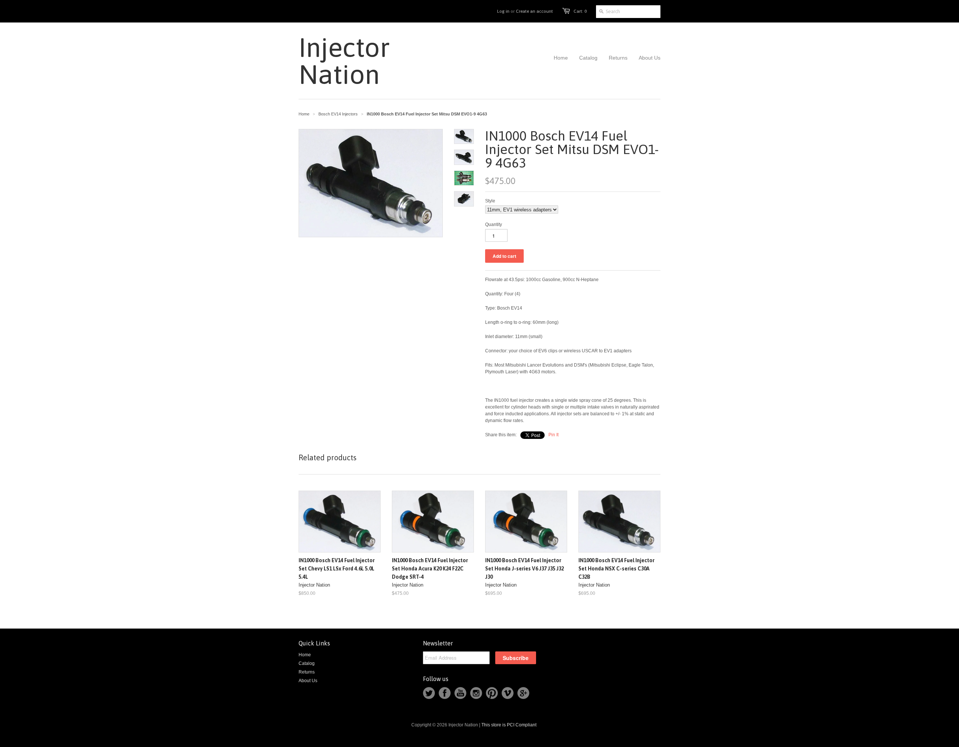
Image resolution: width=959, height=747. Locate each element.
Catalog (307, 663)
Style (490, 201)
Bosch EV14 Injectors (338, 114)
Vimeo (508, 693)
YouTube (460, 693)
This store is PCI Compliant (508, 725)
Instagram (476, 693)
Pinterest (492, 693)
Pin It (553, 434)
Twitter (429, 693)
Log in (503, 11)
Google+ (523, 693)
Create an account (534, 11)
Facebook (445, 693)
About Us (308, 680)
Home (305, 654)
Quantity (493, 224)
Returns (307, 672)
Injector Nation (340, 61)
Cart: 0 (580, 11)
